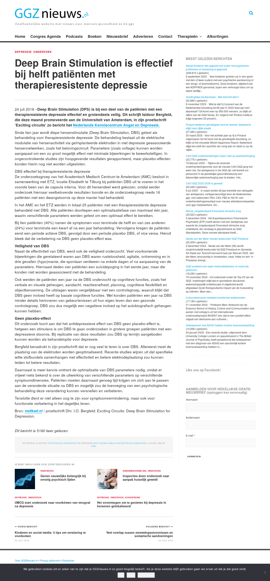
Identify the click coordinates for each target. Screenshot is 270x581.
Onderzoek (42, 51)
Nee (131, 575)
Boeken (94, 36)
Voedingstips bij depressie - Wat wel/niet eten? (212, 97)
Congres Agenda (45, 36)
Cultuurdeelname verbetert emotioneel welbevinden (216, 297)
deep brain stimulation (107, 443)
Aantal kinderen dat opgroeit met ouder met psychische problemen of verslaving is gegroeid (217, 67)
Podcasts (74, 36)
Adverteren (143, 36)
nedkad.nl (34, 410)
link (93, 446)
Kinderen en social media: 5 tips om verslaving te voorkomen (50, 534)
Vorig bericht (28, 526)
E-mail (190, 435)
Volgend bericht (158, 526)
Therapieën (187, 36)
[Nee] (265, 572)
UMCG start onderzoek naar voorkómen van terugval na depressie (52, 504)
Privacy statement (50, 560)
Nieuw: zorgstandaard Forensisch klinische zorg (213, 211)
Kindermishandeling (135, 471)
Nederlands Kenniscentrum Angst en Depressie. (116, 125)
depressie (127, 443)
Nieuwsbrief (117, 36)
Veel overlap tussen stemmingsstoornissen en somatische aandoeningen (139, 534)
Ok (121, 575)
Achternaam (193, 417)
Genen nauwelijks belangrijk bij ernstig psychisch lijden (63, 478)
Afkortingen (217, 36)
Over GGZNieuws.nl (26, 560)
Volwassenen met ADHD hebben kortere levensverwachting (220, 325)
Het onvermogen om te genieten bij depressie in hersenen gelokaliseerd (131, 504)
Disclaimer (68, 560)
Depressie (23, 51)
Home (20, 36)
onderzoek (140, 443)
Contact (165, 36)
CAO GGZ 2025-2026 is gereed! (204, 183)
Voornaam (192, 399)
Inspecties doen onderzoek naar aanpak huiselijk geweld (146, 478)
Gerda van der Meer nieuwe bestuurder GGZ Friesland (217, 238)
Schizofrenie (132, 498)
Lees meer (146, 575)
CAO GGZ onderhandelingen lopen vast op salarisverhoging (220, 156)
